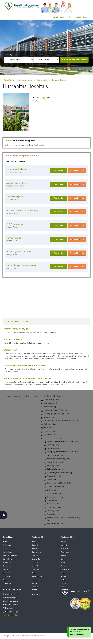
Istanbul (35, 566)
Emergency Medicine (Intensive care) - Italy (62, 452)
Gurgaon (35, 562)
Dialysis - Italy (52, 490)
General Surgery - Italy (55, 497)
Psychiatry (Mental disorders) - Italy (59, 473)
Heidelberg (65, 569)
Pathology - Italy (53, 511)
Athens (63, 576)
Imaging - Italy (52, 500)
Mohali (63, 573)
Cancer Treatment (11, 594)
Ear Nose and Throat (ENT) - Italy (55, 410)
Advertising (7, 545)
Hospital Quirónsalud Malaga (19, 251)
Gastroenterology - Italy (55, 455)
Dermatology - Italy (53, 448)
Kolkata (34, 573)
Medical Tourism (9, 80)
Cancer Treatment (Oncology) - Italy (59, 483)
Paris (63, 587)
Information (7, 562)
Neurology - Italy (53, 466)
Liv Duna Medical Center (17, 169)
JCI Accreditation (52, 98)
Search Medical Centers (75, 60)
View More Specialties (10, 615)
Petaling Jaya (66, 552)
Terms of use (7, 573)
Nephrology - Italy (49, 424)
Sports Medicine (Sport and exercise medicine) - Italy (64, 519)
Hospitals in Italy (42, 80)
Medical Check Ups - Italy (56, 462)
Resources (6, 566)
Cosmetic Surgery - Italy (55, 486)
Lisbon (63, 583)
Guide (5, 548)
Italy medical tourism (25, 80)
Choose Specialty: (11, 55)
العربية (55, 17)
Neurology (9, 608)
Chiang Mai (36, 559)
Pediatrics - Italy (49, 431)
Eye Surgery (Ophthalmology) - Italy (56, 413)
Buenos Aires (36, 552)
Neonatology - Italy (53, 504)
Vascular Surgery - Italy (55, 523)
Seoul (63, 559)
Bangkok (35, 545)
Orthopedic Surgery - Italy (56, 469)
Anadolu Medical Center (17, 183)
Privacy (5, 569)
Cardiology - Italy (53, 445)
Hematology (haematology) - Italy (58, 459)
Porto (63, 580)
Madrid (34, 580)
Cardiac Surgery (11, 598)
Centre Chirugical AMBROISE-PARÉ (22, 265)
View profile (58, 171)
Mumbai (64, 545)
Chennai (35, 556)
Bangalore (35, 542)
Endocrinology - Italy (54, 493)
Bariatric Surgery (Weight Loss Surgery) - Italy (63, 441)
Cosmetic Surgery (11, 601)
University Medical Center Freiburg (22, 210)
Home (5, 542)
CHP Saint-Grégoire (15, 224)
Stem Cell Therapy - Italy (52, 438)
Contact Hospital (77, 171)
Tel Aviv (63, 562)
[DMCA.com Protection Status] (85, 603)
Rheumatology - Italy (54, 476)
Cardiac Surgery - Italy (51, 403)
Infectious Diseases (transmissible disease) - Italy (61, 420)
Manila (34, 583)
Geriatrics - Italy (49, 417)
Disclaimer (6, 576)
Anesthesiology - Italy (51, 400)
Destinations (7, 559)
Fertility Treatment (11, 604)
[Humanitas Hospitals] (18, 112)
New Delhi (64, 548)
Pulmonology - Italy (54, 514)
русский (63, 17)
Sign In (87, 17)
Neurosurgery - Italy (54, 507)
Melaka (63, 542)
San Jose (64, 556)
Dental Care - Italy (49, 407)
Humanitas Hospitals (59, 80)
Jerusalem (35, 569)
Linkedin (37, 594)
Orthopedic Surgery (12, 612)
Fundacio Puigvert (14, 196)
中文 (70, 17)
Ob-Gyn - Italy (48, 427)
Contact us (7, 583)
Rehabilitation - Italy (50, 434)
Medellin (35, 587)
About (5, 580)
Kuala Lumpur (37, 576)
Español (77, 17)
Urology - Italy (52, 479)
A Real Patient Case (10, 556)
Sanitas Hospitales (14, 238)
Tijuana (63, 566)
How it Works (7, 552)
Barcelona (35, 548)
